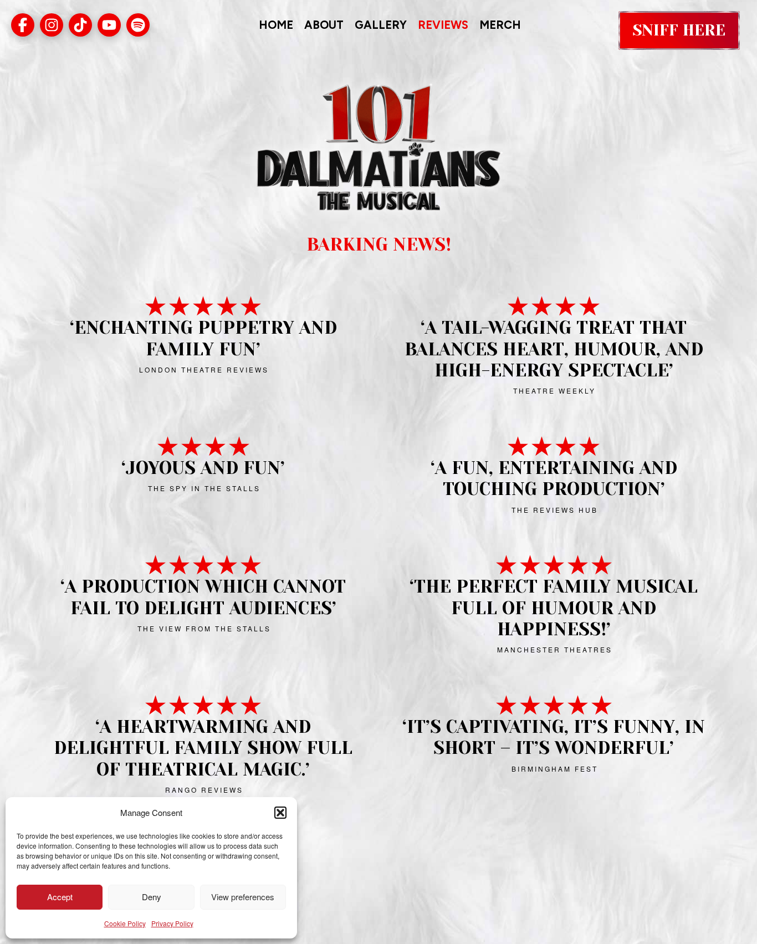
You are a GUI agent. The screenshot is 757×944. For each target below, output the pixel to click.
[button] (280, 812)
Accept (60, 896)
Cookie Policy (125, 923)
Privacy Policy (172, 923)
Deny (151, 896)
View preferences (242, 896)
